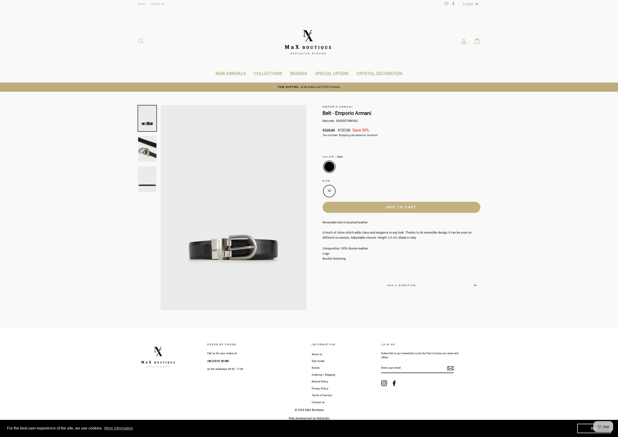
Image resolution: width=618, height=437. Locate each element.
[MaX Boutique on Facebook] (394, 383)
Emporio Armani (338, 106)
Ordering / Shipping (323, 374)
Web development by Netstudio (309, 418)
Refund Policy (320, 381)
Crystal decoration (379, 73)
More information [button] (118, 428)
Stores (142, 4)
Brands (298, 73)
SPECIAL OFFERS (332, 73)
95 (329, 191)
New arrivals (231, 73)
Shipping (344, 135)
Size (326, 181)
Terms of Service (322, 395)
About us (317, 354)
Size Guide (318, 361)
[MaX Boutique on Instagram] (384, 383)
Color (333, 156)
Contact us (157, 4)
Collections (268, 73)
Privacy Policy (320, 388)
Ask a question (401, 285)
